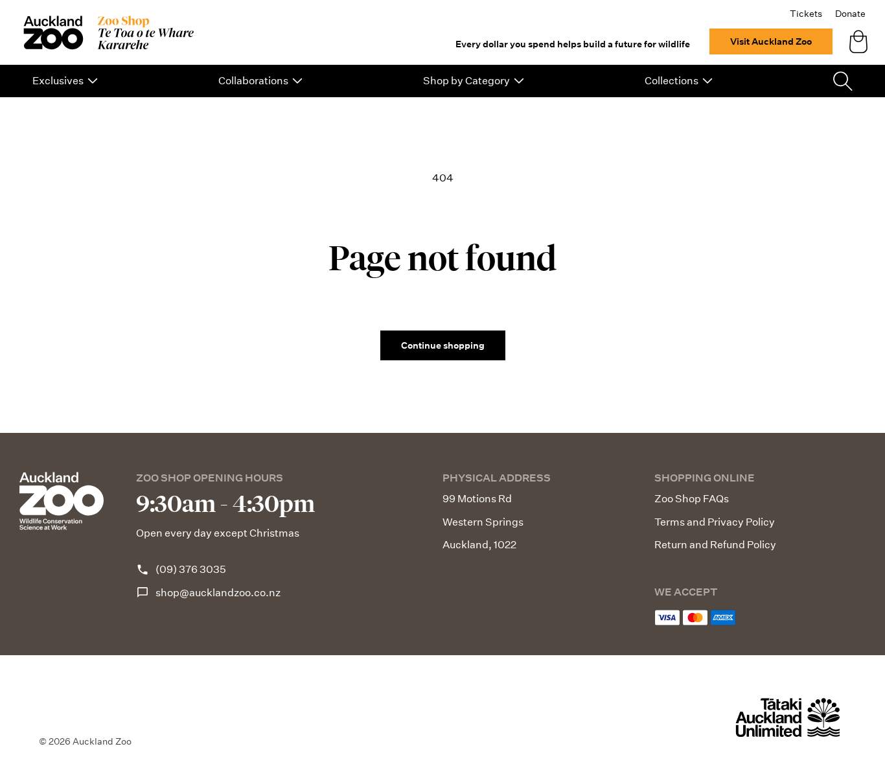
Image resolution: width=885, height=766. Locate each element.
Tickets (806, 13)
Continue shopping (443, 345)
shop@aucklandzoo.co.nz (218, 592)
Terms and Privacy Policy (714, 522)
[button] (65, 81)
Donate (850, 13)
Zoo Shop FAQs (691, 499)
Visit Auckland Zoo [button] (771, 41)
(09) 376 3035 (190, 569)
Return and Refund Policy (715, 545)
